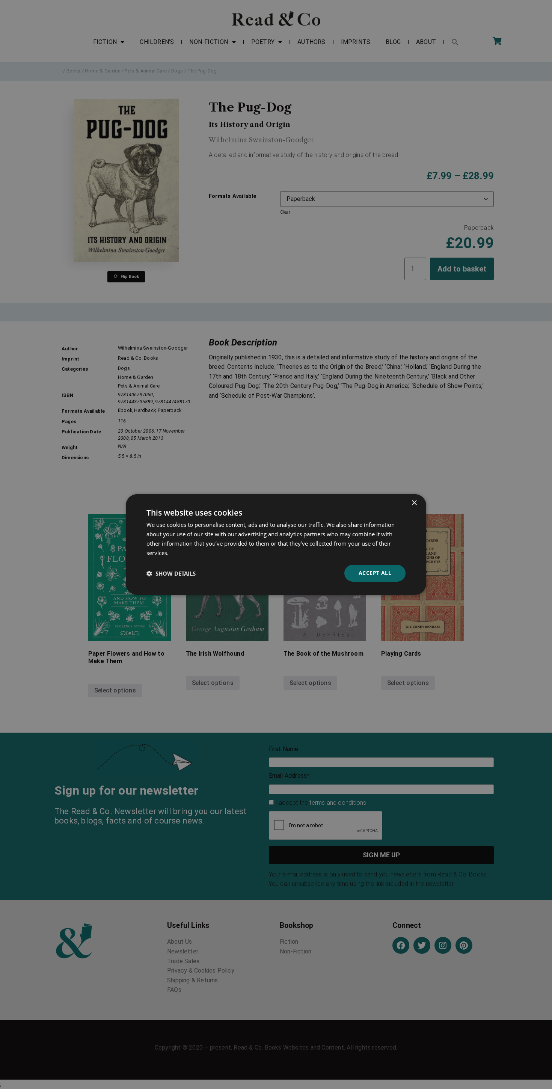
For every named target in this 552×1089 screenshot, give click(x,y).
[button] (171, 573)
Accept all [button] (375, 572)
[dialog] (276, 544)
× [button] (414, 503)
